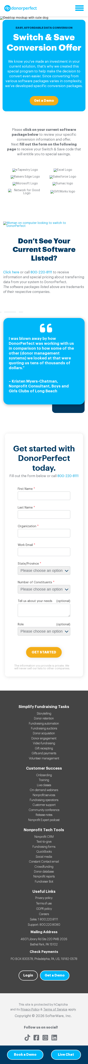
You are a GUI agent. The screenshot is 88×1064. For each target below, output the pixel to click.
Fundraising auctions (44, 728)
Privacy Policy (30, 1009)
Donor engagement (43, 738)
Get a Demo (44, 100)
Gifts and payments (44, 753)
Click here (11, 272)
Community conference (44, 810)
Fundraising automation (44, 723)
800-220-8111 (41, 272)
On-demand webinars (44, 790)
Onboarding (44, 775)
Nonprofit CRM (44, 836)
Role (21, 624)
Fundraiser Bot (44, 881)
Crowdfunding (43, 866)
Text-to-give (44, 841)
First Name (25, 488)
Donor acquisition (44, 733)
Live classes (44, 785)
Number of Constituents (35, 582)
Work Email (25, 545)
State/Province (28, 563)
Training (44, 780)
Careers (44, 914)
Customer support (44, 805)
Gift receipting (44, 748)
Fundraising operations (44, 800)
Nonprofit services (44, 795)
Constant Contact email (44, 861)
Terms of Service (55, 1009)
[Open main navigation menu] (79, 8)
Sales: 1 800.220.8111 (44, 919)
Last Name (25, 507)
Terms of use (44, 903)
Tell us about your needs (35, 601)
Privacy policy (44, 898)
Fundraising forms (43, 846)
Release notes (44, 815)
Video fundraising (44, 743)
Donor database (44, 871)
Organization (27, 526)
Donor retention (44, 718)
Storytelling (44, 713)
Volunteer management (44, 758)
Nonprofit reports (44, 876)
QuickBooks (44, 851)
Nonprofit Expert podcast (44, 820)
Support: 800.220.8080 (44, 924)
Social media (44, 856)
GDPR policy (44, 908)
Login (28, 975)
